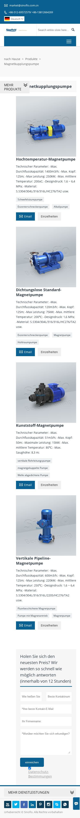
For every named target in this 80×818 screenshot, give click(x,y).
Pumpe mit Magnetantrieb (33, 615)
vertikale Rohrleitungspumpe (34, 460)
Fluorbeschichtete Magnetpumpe (36, 608)
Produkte (31, 59)
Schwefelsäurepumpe (30, 199)
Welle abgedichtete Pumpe (33, 475)
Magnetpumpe (62, 335)
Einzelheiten (49, 216)
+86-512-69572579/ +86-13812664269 (31, 12)
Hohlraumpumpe (27, 342)
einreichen (32, 762)
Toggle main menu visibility (69, 41)
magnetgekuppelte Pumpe (33, 468)
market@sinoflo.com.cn (24, 5)
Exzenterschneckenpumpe (33, 206)
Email (25, 216)
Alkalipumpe (61, 206)
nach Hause (12, 59)
